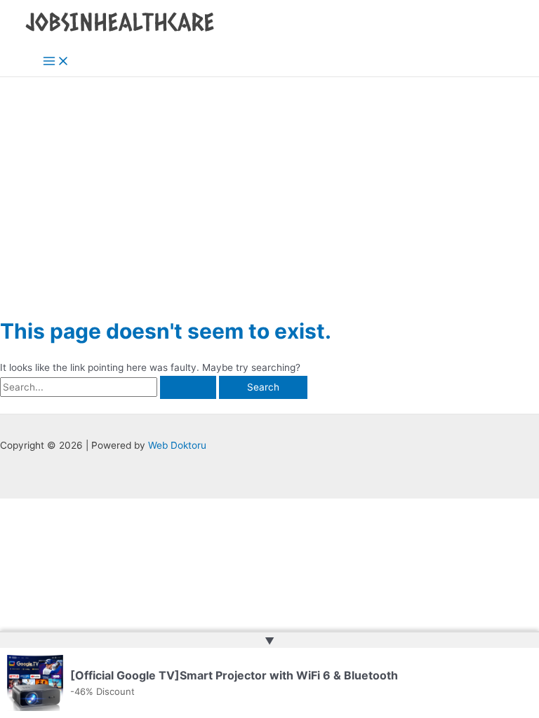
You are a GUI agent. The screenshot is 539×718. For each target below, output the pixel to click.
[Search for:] (109, 387)
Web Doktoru (177, 445)
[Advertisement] (269, 182)
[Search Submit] (188, 388)
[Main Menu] (56, 62)
